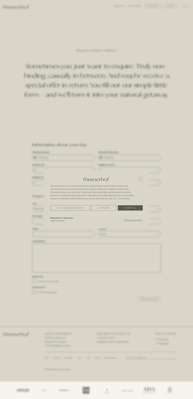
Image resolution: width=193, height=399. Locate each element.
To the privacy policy (133, 220)
